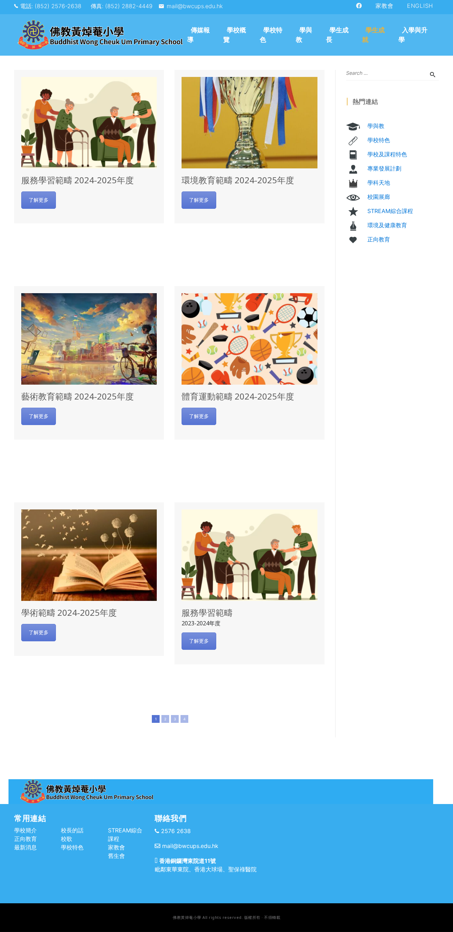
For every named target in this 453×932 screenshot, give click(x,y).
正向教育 (378, 239)
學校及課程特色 (387, 154)
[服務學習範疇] (249, 555)
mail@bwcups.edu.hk (195, 6)
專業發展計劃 (384, 168)
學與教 (304, 35)
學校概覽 (234, 35)
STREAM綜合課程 (390, 210)
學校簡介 (25, 830)
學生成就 (373, 35)
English (420, 5)
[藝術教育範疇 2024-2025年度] (89, 339)
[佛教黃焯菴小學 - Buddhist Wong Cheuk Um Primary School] (99, 34)
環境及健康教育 (387, 225)
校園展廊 (378, 196)
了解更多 (38, 200)
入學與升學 (413, 35)
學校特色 (271, 35)
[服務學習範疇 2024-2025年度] (89, 122)
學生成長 (337, 35)
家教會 (384, 5)
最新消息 (25, 847)
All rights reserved (222, 917)
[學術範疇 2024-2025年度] (89, 555)
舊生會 (116, 855)
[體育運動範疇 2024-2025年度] (249, 339)
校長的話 (72, 830)
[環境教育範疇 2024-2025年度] (249, 122)
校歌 (66, 838)
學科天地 (378, 182)
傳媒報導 (198, 35)
